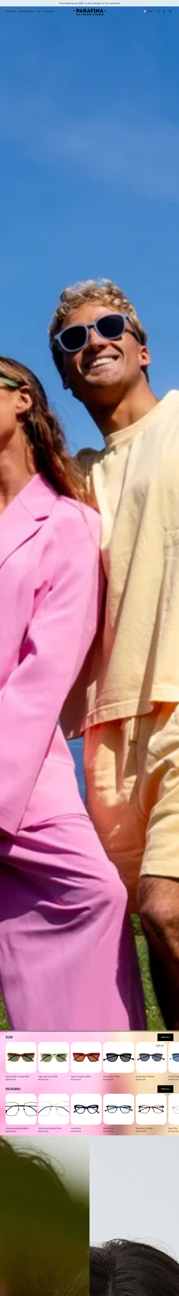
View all (165, 1037)
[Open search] (158, 11)
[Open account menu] (164, 11)
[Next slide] (170, 1061)
